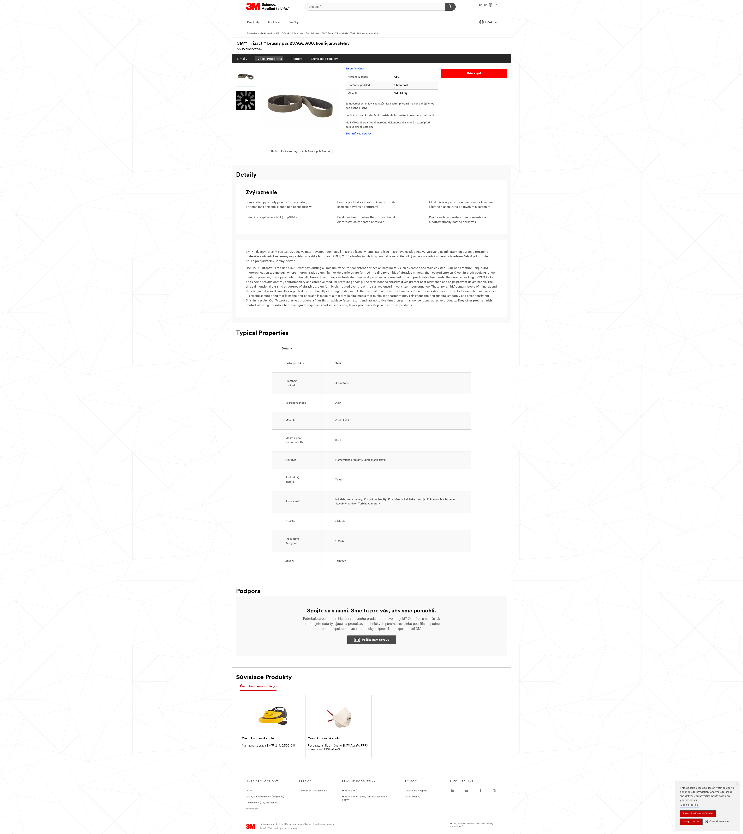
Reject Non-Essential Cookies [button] (698, 814)
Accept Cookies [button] (691, 822)
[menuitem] (242, 58)
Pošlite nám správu (375, 639)
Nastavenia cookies (324, 824)
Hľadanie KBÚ (349, 790)
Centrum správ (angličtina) (313, 790)
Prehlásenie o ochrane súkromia (296, 824)
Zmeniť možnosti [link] (356, 68)
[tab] (258, 686)
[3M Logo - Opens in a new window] (268, 7)
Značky (293, 22)
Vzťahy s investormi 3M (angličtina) (265, 796)
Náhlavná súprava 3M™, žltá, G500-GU (268, 745)
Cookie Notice (689, 804)
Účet (488, 22)
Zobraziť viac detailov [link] (359, 133)
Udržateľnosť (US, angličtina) (261, 802)
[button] (717, 822)
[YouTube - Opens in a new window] (466, 791)
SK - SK (483, 5)
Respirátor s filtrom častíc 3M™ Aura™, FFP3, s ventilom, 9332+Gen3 (338, 747)
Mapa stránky (412, 796)
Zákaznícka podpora (416, 790)
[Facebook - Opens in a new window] (480, 791)
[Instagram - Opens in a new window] (494, 791)
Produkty (253, 22)
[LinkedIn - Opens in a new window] (452, 791)
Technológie (252, 808)
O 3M (249, 790)
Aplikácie (274, 22)
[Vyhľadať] (450, 7)
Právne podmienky (269, 824)
